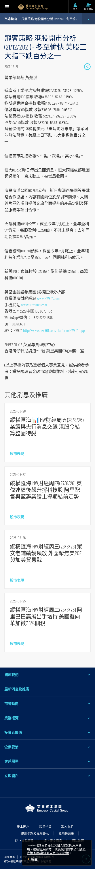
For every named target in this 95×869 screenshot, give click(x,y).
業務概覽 (11, 718)
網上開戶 (23, 826)
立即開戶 (11, 775)
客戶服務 (11, 761)
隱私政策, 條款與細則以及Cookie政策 (56, 851)
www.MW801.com (48, 298)
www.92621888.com (34, 304)
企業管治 (11, 747)
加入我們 (67, 826)
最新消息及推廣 (16, 689)
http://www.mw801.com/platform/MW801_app (54, 330)
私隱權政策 (66, 833)
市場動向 (11, 703)
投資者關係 (13, 732)
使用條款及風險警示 (35, 833)
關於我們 (11, 674)
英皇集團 (9, 857)
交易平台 (45, 826)
